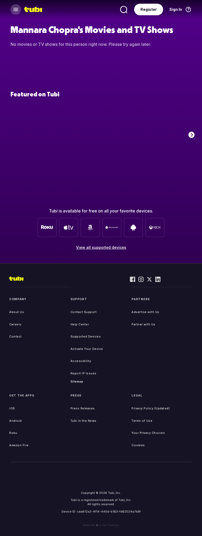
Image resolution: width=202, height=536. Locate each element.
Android (15, 421)
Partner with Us (143, 324)
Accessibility (80, 361)
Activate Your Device (86, 349)
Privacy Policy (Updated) (151, 408)
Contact (15, 336)
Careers (15, 324)
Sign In (175, 9)
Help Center (79, 324)
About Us (16, 312)
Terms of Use (142, 421)
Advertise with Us (145, 312)
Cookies (138, 445)
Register (148, 9)
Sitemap (76, 381)
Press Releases (82, 408)
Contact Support (83, 312)
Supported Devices (85, 336)
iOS (12, 408)
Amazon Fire (19, 445)
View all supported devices (101, 247)
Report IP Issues (83, 373)
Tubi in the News (83, 421)
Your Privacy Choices (148, 433)
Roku (13, 433)
